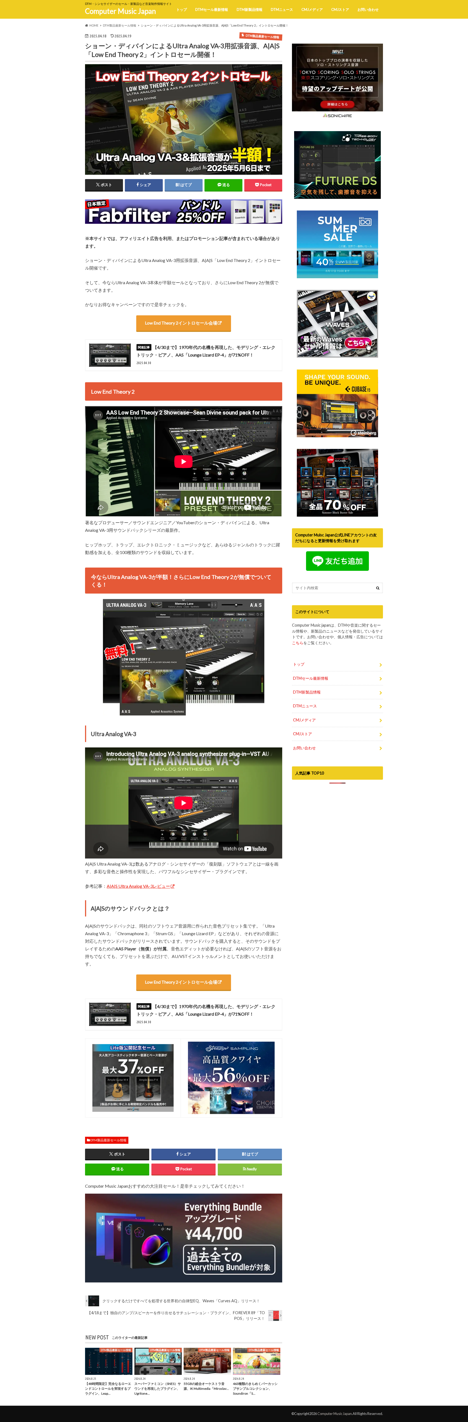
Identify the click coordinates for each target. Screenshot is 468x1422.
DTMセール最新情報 (211, 9)
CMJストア (340, 9)
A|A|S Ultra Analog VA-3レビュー (138, 886)
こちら (297, 642)
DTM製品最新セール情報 (108, 1140)
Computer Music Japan (120, 11)
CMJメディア (312, 9)
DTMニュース (282, 9)
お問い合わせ (368, 9)
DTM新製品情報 (249, 9)
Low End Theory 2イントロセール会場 (181, 322)
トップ (181, 9)
